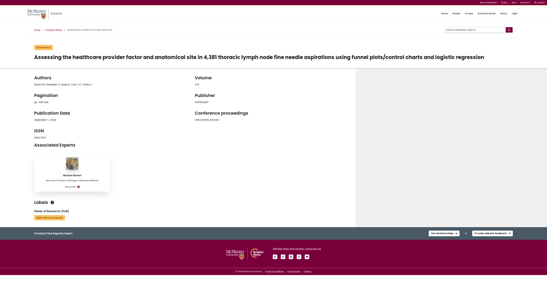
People (456, 13)
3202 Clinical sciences (49, 217)
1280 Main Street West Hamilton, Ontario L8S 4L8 (297, 249)
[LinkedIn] (291, 257)
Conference (43, 47)
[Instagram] (283, 257)
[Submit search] (509, 30)
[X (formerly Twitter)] (299, 257)
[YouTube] (307, 257)
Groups (469, 13)
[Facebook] (275, 257)
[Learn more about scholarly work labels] (52, 202)
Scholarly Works (487, 13)
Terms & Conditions (274, 271)
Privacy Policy (293, 271)
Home (444, 13)
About (503, 13)
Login (514, 13)
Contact (307, 271)
